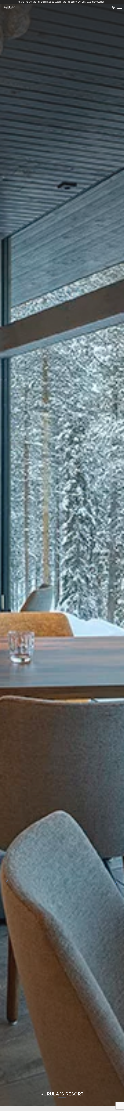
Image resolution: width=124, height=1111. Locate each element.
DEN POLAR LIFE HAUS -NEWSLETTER (87, 2)
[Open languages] (113, 7)
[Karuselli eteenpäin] (116, 882)
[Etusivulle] (9, 7)
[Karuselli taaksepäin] (8, 882)
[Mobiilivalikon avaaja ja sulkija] (119, 7)
